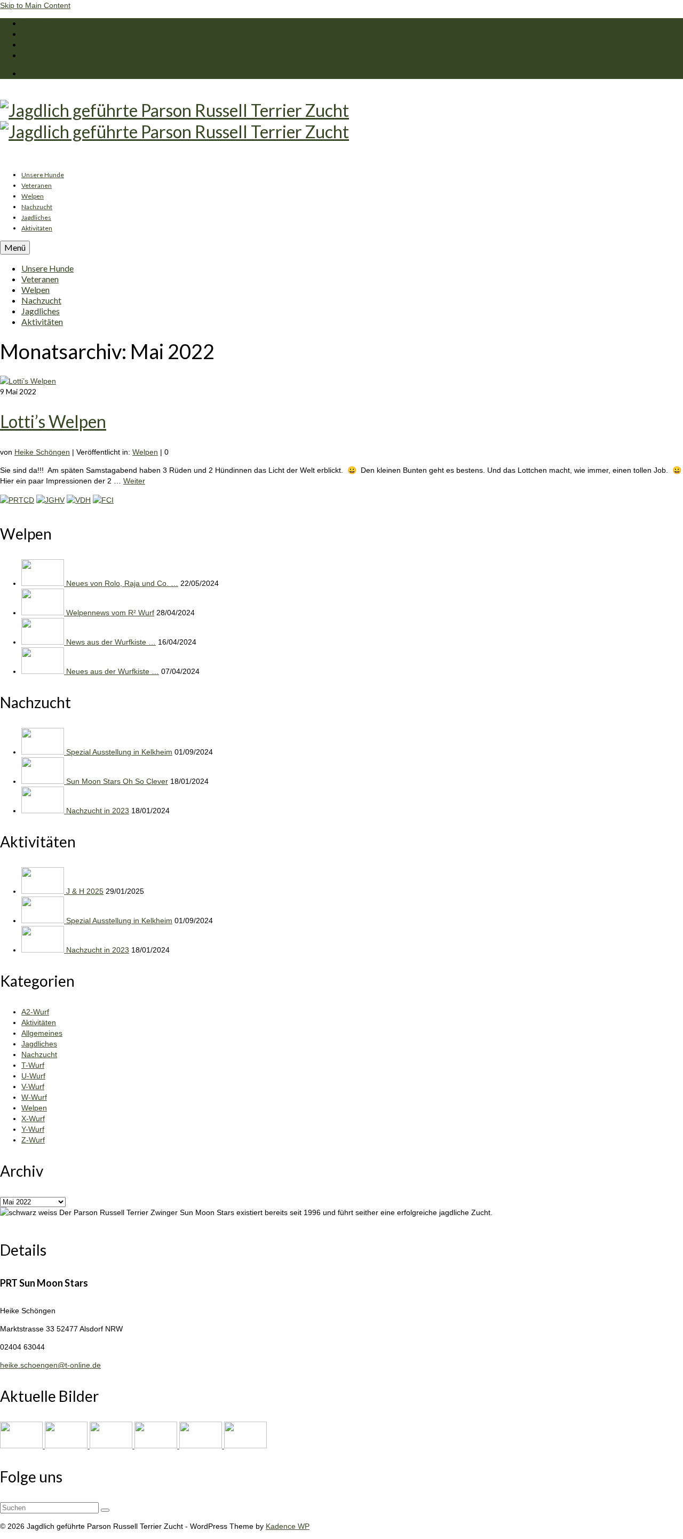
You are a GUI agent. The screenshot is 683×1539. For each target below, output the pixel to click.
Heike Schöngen (42, 452)
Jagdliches (39, 1044)
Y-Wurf (32, 1129)
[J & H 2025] (43, 891)
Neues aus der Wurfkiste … (112, 671)
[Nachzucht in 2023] (43, 810)
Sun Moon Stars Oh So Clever (117, 781)
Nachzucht (39, 1054)
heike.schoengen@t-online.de (50, 1365)
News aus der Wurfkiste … (111, 642)
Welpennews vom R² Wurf (110, 612)
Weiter (134, 481)
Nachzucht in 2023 (97, 810)
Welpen (145, 452)
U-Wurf (33, 1076)
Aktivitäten (38, 1022)
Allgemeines (41, 1033)
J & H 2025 (85, 891)
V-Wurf (32, 1086)
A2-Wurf (35, 1012)
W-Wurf (34, 1097)
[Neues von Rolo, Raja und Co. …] (43, 583)
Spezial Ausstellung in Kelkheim (119, 752)
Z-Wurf (33, 1140)
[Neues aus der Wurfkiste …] (43, 671)
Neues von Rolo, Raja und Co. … (122, 583)
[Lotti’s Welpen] (28, 381)
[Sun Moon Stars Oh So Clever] (43, 781)
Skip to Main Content (35, 5)
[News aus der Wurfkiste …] (43, 642)
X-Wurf (33, 1118)
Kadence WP (287, 1526)
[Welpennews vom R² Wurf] (43, 612)
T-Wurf (32, 1065)
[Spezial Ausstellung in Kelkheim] (43, 752)
